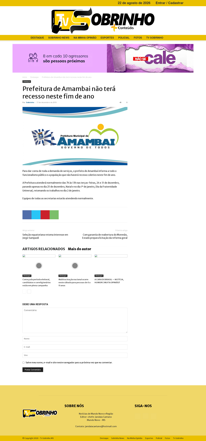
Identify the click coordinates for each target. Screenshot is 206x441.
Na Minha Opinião (85, 37)
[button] (180, 37)
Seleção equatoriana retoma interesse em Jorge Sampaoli (45, 236)
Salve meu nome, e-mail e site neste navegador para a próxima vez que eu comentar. (69, 362)
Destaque (37, 37)
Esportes (107, 37)
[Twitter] (36, 214)
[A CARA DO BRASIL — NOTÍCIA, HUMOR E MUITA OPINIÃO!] (111, 265)
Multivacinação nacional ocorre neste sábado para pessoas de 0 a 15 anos (74, 282)
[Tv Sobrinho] (103, 20)
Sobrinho (30, 102)
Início (24, 77)
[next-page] (29, 291)
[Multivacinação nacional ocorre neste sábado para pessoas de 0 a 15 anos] (75, 265)
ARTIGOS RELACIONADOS (43, 249)
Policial (124, 37)
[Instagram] (29, 2)
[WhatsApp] (54, 214)
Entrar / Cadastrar (170, 2)
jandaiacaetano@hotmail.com (101, 426)
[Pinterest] (45, 214)
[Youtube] (34, 2)
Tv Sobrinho (154, 37)
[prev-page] (24, 291)
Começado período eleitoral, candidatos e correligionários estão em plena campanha (36, 282)
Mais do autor (79, 249)
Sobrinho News (58, 37)
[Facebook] (24, 2)
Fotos (138, 37)
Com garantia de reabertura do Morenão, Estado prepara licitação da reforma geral (104, 236)
